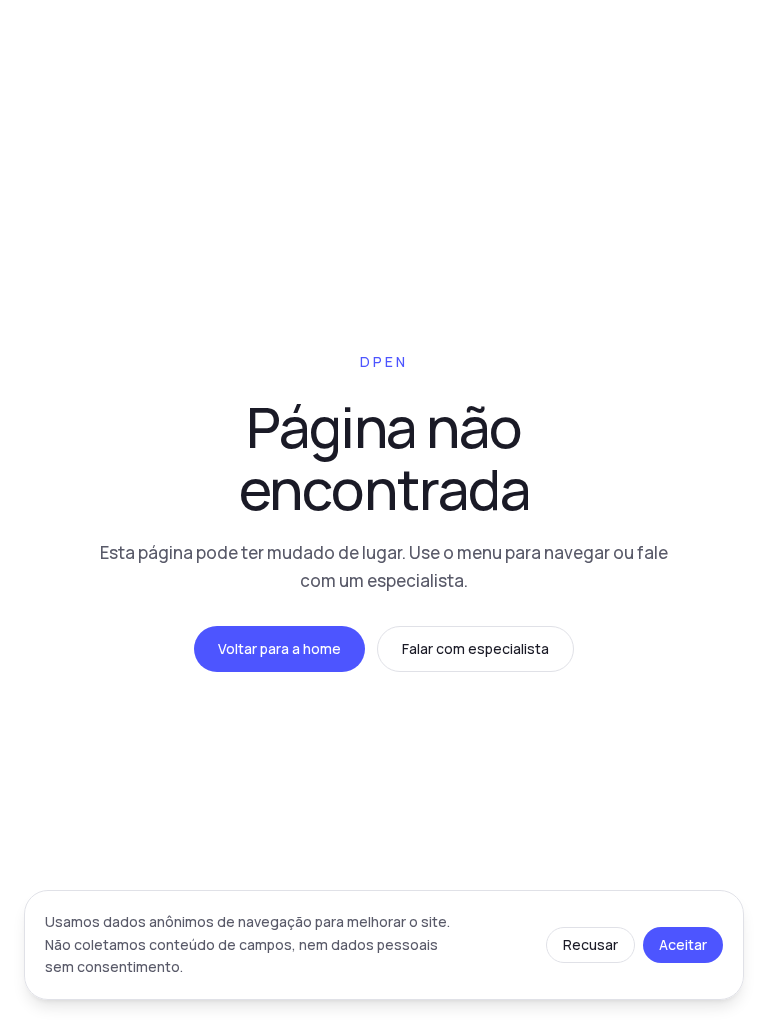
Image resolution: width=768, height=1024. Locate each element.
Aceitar (683, 944)
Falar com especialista (475, 648)
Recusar (590, 944)
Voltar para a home (279, 648)
